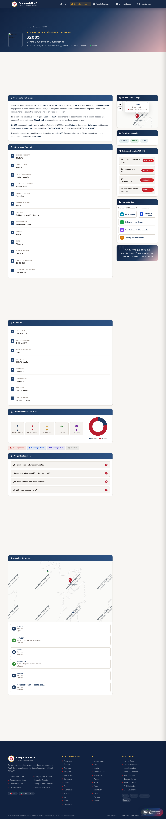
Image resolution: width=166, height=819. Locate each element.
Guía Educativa (129, 775)
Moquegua (98, 775)
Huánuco (67, 793)
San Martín (98, 790)
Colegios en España (42, 787)
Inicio (65, 4)
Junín (66, 801)
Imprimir (74, 448)
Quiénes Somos (130, 779)
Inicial (125, 796)
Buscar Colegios (130, 761)
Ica (65, 797)
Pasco (96, 779)
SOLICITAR (146, 170)
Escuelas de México (18, 784)
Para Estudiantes (103, 4)
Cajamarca (68, 779)
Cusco (66, 786)
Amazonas (68, 761)
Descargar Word (37, 448)
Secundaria (144, 796)
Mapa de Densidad (131, 772)
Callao (66, 783)
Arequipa (67, 772)
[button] (70, 580)
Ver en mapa (130, 214)
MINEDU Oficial (130, 783)
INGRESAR (146, 190)
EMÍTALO (147, 160)
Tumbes (97, 797)
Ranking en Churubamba (134, 238)
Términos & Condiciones (130, 815)
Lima (95, 765)
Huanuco (36, 27)
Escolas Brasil (15, 787)
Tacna (96, 793)
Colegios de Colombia (43, 776)
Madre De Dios (99, 772)
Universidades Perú (131, 765)
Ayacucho (68, 775)
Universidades (125, 4)
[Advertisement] (83, 73)
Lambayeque (99, 761)
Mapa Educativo (130, 768)
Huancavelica (69, 790)
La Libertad (68, 804)
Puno (96, 786)
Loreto (96, 768)
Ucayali (97, 801)
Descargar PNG (57, 448)
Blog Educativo (130, 790)
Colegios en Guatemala (44, 784)
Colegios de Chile (17, 776)
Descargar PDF (18, 448)
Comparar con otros (148, 214)
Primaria (134, 796)
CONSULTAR (146, 180)
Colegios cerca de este (134, 222)
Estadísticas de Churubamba (136, 230)
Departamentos (80, 4)
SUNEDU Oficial (130, 786)
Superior (126, 800)
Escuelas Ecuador (41, 780)
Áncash (67, 765)
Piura (96, 783)
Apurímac (67, 768)
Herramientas (145, 4)
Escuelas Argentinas (18, 780)
